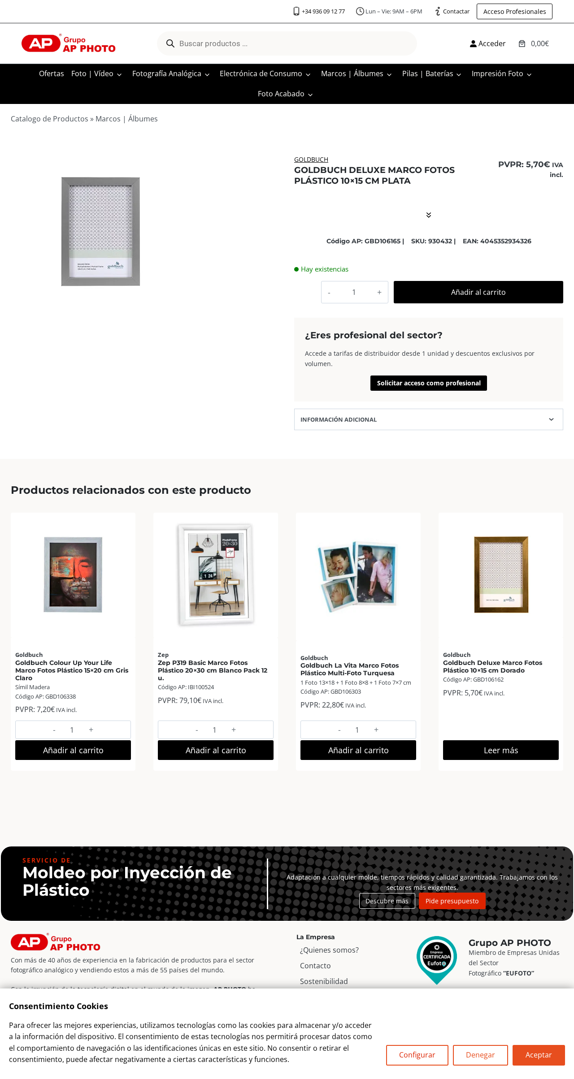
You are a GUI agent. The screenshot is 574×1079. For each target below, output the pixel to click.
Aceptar (539, 1055)
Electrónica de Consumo (261, 73)
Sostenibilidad (324, 981)
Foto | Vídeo (92, 73)
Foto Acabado (281, 94)
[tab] (101, 313)
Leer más (501, 750)
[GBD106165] (101, 232)
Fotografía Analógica (166, 73)
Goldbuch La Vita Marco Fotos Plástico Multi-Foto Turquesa (349, 669)
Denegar (480, 1055)
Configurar (417, 1055)
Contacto (315, 966)
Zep (163, 655)
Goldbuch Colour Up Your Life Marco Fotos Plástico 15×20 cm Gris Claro (71, 670)
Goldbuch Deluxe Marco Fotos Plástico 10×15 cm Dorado (492, 666)
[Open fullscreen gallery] (182, 313)
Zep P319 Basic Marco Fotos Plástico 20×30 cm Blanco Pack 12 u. (212, 670)
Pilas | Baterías (427, 73)
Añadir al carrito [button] (73, 750)
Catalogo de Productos (49, 119)
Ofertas (51, 73)
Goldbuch (311, 159)
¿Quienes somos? (329, 950)
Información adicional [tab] (338, 419)
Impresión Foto (497, 73)
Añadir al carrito (478, 292)
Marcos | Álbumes (352, 73)
